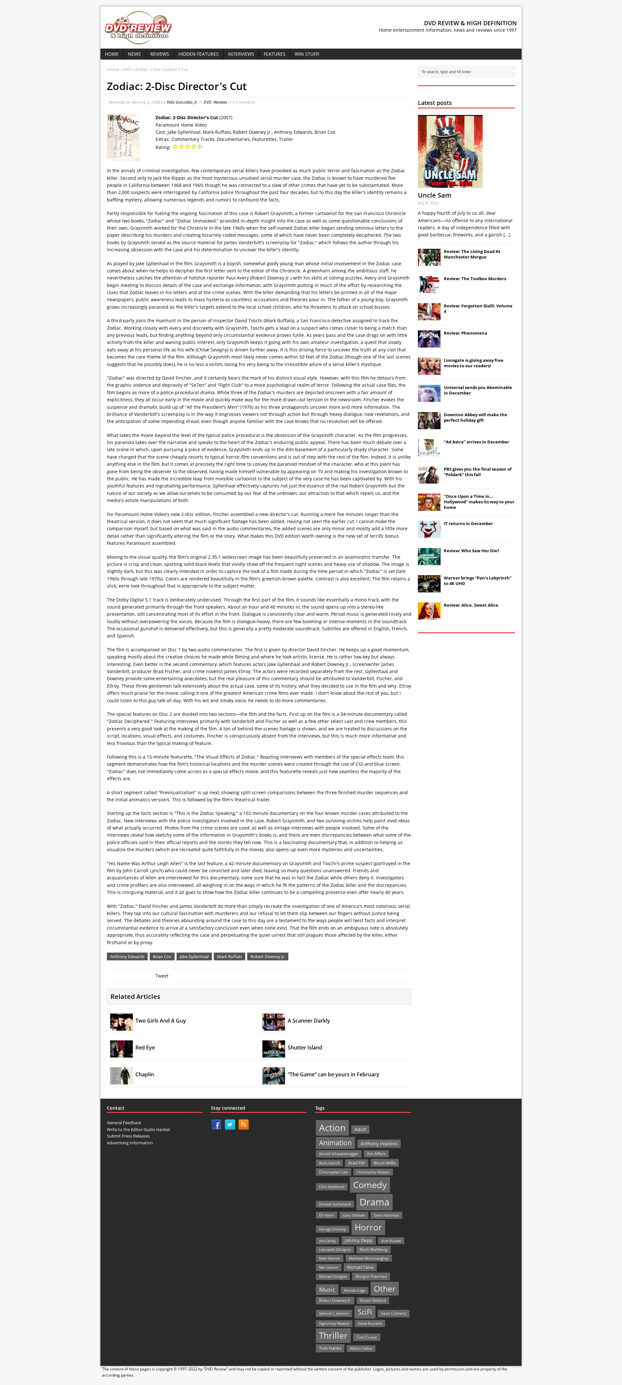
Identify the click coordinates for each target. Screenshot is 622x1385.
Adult (360, 1129)
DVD (207, 102)
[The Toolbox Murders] (429, 289)
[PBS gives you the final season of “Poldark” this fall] (429, 480)
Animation (335, 1142)
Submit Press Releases (128, 1136)
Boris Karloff (329, 1163)
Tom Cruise (366, 1337)
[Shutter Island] (273, 1054)
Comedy (370, 1185)
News (134, 54)
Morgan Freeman (371, 1276)
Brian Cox (162, 956)
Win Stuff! (307, 54)
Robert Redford (373, 1300)
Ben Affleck (376, 1153)
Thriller (333, 1335)
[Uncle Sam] (450, 184)
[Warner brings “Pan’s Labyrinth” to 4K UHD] (429, 589)
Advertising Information (130, 1143)
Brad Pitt (356, 1163)
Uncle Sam (434, 195)
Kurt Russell (391, 1240)
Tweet (162, 976)
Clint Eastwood (331, 1186)
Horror (368, 1227)
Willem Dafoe (361, 1348)
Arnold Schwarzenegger (338, 1153)
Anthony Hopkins (379, 1143)
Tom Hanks (330, 1348)
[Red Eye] (121, 1054)
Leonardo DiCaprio (335, 1249)
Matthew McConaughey (369, 1258)
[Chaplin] (121, 1081)
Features (274, 54)
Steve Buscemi (370, 1323)
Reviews (159, 54)
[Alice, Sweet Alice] (429, 616)
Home (112, 54)
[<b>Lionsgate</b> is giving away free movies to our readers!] (429, 371)
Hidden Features (199, 54)
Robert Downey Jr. (267, 956)
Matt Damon (329, 1258)
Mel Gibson (328, 1267)
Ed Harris (326, 1215)
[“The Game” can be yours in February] (273, 1081)
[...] (507, 235)
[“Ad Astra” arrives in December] (429, 453)
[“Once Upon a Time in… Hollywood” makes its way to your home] (429, 507)
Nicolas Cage (354, 1290)
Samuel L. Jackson (334, 1313)
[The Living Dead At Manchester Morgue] (429, 262)
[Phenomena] (429, 344)
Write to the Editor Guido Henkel (138, 1129)
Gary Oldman (354, 1215)
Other (385, 1288)
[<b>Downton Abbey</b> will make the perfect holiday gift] (429, 426)
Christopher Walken (373, 1172)
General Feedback (124, 1123)
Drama (374, 1202)
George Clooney (332, 1229)
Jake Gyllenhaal (194, 956)
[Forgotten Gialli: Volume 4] (429, 317)
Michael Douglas (333, 1276)
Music (327, 1289)
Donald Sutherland (335, 1204)
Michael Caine (360, 1267)
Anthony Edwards (127, 956)
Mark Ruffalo (229, 956)
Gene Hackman (386, 1215)
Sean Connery (393, 1313)
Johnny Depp (359, 1240)
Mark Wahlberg (373, 1249)
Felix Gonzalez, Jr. (182, 102)
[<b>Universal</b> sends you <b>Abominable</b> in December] (429, 398)
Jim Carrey (327, 1240)
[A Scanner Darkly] (273, 1027)
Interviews (241, 54)
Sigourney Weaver (334, 1323)
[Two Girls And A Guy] (121, 1027)
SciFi (365, 1312)
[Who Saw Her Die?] (429, 562)
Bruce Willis (385, 1163)
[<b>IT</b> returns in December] (429, 534)
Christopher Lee (333, 1171)
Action (332, 1128)
